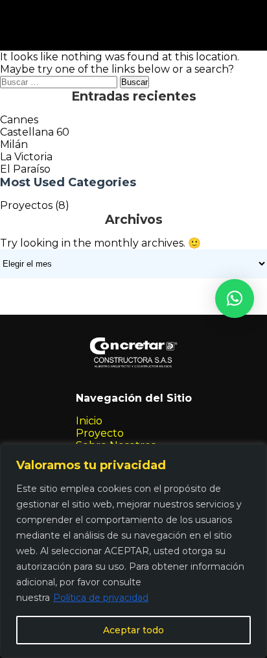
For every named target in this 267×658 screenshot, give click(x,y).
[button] (234, 298)
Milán (14, 144)
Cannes (19, 120)
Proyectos (26, 205)
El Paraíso (25, 169)
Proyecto (100, 433)
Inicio (89, 421)
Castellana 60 (34, 132)
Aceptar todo (133, 630)
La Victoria (26, 157)
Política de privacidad (100, 597)
